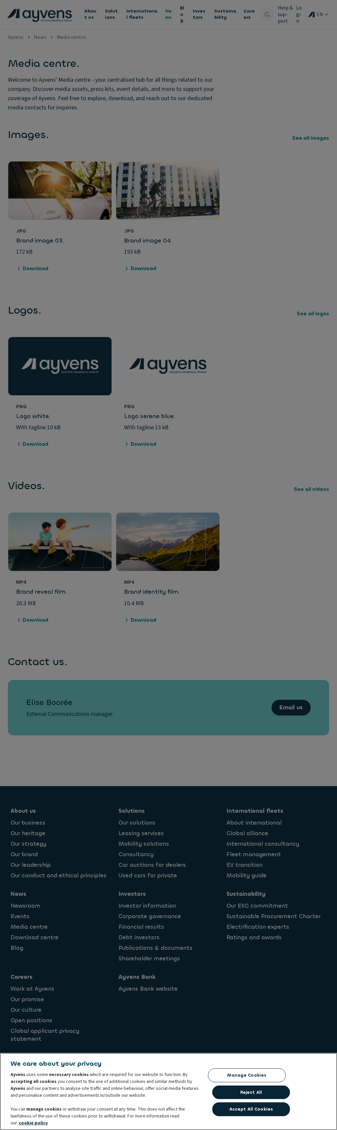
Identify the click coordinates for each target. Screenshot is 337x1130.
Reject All (251, 1092)
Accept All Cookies (251, 1109)
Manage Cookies (246, 1075)
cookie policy (33, 1123)
